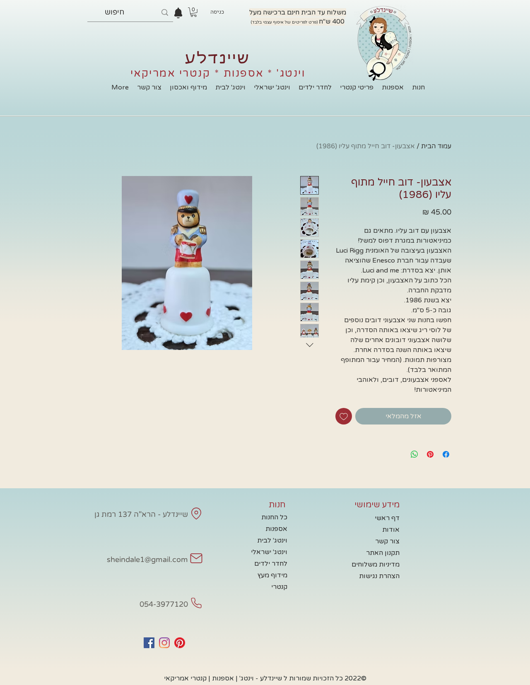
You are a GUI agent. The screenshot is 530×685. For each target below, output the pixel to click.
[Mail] (196, 513)
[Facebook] (149, 642)
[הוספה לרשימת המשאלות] (343, 416)
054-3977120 (164, 604)
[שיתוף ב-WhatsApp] (414, 454)
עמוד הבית (436, 146)
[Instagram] (164, 642)
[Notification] (178, 12)
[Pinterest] (179, 642)
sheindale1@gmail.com (147, 559)
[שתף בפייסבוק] (446, 454)
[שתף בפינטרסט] (430, 454)
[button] (193, 12)
